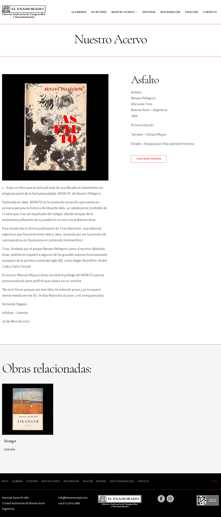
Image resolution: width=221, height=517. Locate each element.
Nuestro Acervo (51, 481)
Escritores (99, 12)
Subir (214, 481)
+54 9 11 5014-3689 (69, 503)
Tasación (191, 12)
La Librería (79, 12)
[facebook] (161, 498)
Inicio (5, 481)
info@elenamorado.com (73, 497)
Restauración (170, 12)
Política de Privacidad (122, 481)
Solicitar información (148, 159)
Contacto (210, 12)
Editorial (149, 12)
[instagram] (170, 498)
